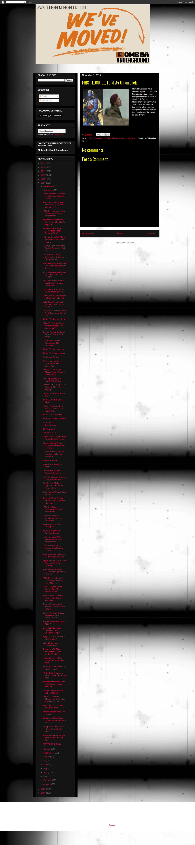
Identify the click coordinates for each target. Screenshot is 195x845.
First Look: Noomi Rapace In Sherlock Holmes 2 (54, 296)
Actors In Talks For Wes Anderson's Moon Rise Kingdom (54, 500)
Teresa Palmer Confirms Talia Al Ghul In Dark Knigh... (54, 334)
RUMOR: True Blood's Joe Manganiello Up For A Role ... (53, 580)
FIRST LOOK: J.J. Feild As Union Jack (53, 706)
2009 (43, 789)
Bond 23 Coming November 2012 (51, 644)
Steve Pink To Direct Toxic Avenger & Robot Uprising (54, 563)
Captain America (95, 138)
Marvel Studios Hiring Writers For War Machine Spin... (52, 589)
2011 (43, 179)
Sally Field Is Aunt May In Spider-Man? (54, 637)
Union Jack (130, 138)
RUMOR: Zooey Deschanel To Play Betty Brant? (52, 509)
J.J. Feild (107, 138)
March (46, 776)
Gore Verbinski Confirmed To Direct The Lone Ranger (54, 274)
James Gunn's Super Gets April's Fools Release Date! (52, 230)
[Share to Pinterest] (108, 134)
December (48, 186)
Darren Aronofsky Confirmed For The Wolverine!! (52, 518)
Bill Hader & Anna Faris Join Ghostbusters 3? (53, 290)
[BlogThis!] (100, 134)
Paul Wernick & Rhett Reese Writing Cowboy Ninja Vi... (54, 571)
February (47, 780)
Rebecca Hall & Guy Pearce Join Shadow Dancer (53, 548)
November (48, 190)
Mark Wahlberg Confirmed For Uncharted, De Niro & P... (55, 265)
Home (120, 233)
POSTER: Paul (49, 433)
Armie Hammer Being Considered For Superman (52, 363)
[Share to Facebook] (105, 134)
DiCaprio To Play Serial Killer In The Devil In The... (53, 729)
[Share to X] (103, 134)
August (46, 757)
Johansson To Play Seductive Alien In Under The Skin (52, 651)
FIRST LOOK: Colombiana (49, 423)
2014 (43, 167)
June (45, 764)
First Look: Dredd (51, 357)
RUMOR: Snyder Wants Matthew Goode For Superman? (53, 325)
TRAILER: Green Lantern (54, 418)
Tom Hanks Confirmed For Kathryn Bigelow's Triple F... (54, 222)
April (45, 772)
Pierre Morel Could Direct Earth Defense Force (54, 437)
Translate (59, 134)
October (47, 749)
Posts (44, 96)
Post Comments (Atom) (125, 243)
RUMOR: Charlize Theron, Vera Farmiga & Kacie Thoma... (54, 699)
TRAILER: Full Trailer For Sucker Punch (54, 667)
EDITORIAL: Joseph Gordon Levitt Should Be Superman (53, 256)
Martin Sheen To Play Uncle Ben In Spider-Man (53, 660)
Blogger (112, 825)
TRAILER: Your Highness (54, 415)
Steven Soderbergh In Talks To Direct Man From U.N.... (53, 408)
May (45, 768)
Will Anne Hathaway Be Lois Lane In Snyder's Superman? (54, 283)
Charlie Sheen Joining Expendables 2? (53, 691)
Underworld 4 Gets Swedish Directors (52, 471)
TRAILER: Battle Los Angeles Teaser (52, 532)
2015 (43, 163)
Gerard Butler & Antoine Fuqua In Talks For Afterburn (53, 454)
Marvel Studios (118, 138)
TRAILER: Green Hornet (54, 353)
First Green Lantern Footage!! (52, 525)
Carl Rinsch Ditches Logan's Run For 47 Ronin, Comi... (53, 485)
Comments (46, 100)
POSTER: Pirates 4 (51, 460)
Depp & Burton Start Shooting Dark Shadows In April (52, 630)
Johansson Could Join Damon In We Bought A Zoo (54, 720)
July (45, 761)
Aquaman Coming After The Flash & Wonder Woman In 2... (53, 204)
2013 (43, 171)
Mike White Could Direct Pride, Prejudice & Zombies (54, 597)
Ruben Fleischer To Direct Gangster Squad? (54, 478)
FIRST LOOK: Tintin (52, 744)
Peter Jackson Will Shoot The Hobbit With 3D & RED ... (54, 239)
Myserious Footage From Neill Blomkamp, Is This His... (54, 313)
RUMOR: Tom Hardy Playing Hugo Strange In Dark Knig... (54, 372)
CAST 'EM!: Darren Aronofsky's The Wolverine (51, 343)
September (48, 753)
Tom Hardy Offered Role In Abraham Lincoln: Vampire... (54, 684)
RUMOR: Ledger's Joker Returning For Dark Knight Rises (54, 213)
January (47, 784)
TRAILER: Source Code (53, 349)
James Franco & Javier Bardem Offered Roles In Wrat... (54, 606)
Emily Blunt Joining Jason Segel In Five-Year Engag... (54, 387)
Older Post (151, 233)
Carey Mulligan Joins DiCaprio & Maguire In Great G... (54, 445)
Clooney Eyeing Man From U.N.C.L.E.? (52, 379)
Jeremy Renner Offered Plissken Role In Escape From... (53, 615)
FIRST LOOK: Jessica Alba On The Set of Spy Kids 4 (54, 675)
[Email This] (97, 134)
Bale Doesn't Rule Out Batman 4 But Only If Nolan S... (53, 304)
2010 (43, 183)
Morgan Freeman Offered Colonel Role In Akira (54, 555)
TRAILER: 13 (49, 429)
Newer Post (88, 233)
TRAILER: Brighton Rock (54, 319)
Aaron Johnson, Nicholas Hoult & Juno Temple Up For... (54, 196)
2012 (43, 175)
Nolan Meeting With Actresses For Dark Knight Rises (52, 539)
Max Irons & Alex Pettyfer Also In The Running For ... (54, 737)
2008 (43, 793)
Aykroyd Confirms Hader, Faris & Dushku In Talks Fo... (54, 248)
